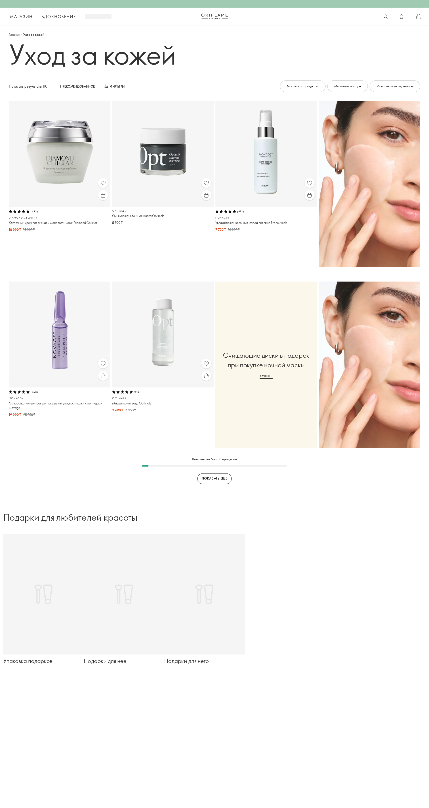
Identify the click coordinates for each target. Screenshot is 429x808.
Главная (14, 34)
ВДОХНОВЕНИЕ (59, 16)
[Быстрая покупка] (103, 195)
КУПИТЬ (266, 376)
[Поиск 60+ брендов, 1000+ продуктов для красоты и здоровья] (385, 16)
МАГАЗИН (21, 16)
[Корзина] (418, 16)
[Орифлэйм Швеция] (214, 16)
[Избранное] (103, 183)
